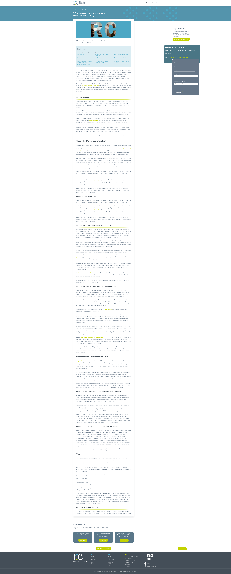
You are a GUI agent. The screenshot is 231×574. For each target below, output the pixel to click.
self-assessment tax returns (93, 181)
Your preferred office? (179, 81)
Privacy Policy (123, 569)
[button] (139, 3)
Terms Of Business (116, 569)
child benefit (108, 309)
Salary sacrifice (80, 361)
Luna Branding (136, 569)
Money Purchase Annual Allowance (87, 272)
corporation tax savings (113, 314)
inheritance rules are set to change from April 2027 (94, 337)
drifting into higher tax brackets (90, 85)
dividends (78, 258)
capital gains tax (93, 120)
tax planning (101, 137)
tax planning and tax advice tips (179, 57)
